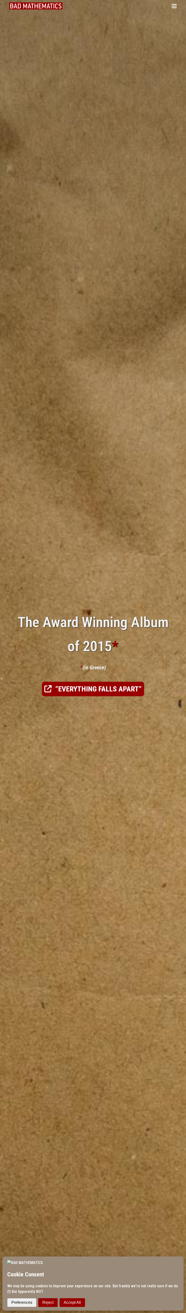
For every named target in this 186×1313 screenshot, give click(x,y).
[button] (174, 6)
